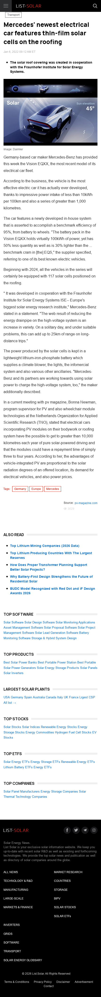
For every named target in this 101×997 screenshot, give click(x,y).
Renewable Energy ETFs (78, 762)
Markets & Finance (18, 907)
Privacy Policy (43, 982)
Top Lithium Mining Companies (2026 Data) (44, 546)
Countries (62, 881)
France (73, 697)
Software (11, 942)
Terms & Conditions (16, 982)
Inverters (12, 925)
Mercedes (52, 489)
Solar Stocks (12, 727)
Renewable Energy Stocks (59, 727)
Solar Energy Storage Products (58, 668)
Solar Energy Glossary (23, 960)
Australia (39, 697)
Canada (51, 697)
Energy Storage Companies (59, 791)
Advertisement (84, 982)
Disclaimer (63, 982)
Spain (28, 697)
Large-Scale (13, 898)
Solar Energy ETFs (17, 762)
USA (7, 697)
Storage (61, 889)
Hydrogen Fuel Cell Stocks (73, 732)
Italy (60, 697)
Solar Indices (31, 727)
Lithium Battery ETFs (18, 767)
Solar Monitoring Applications (75, 622)
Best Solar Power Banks (20, 662)
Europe (36, 489)
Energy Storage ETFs (45, 762)
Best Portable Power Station (57, 662)
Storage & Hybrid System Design (54, 638)
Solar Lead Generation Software (56, 633)
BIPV (57, 898)
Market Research (68, 872)
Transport (13, 14)
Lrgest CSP (87, 697)
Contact (49, 986)
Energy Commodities (40, 732)
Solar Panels (88, 668)
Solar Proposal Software (60, 627)
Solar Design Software (39, 622)
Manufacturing (16, 889)
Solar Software (13, 622)
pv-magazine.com (86, 503)
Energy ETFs (43, 767)
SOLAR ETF (62, 916)
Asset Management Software (23, 627)
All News (11, 872)
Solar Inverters (13, 673)
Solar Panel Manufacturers (22, 791)
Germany (20, 489)
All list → (10, 702)
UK (66, 697)
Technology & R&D (18, 881)
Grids (8, 934)
